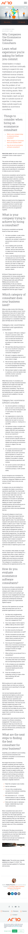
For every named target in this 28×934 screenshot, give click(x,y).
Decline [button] (21, 931)
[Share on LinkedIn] (12, 894)
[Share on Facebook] (15, 894)
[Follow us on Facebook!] (9, 906)
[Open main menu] (25, 3)
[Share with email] (18, 894)
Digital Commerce (19, 886)
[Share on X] (9, 893)
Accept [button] (14, 931)
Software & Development (14, 888)
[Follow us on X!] (12, 906)
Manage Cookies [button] (7, 931)
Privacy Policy (16, 926)
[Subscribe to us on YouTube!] (15, 906)
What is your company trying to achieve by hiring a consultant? (15, 136)
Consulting (11, 886)
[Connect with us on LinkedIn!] (19, 906)
